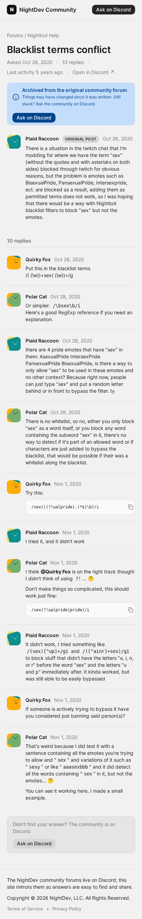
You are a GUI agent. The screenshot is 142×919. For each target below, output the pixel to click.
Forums (15, 35)
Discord (107, 880)
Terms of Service (25, 908)
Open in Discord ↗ (93, 72)
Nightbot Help (43, 35)
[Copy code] (130, 507)
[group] (80, 507)
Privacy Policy (66, 908)
